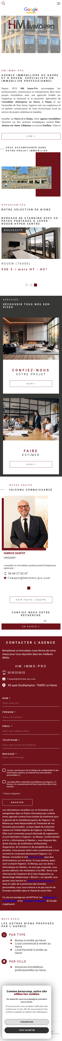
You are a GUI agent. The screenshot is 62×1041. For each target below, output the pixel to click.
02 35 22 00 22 (16, 669)
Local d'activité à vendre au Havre (31, 948)
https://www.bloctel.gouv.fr (41, 877)
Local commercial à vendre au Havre (33, 942)
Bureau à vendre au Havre (30, 937)
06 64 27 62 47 (18, 570)
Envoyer (17, 799)
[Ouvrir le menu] (58, 3)
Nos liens (54, 1031)
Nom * (6, 695)
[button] (26, 282)
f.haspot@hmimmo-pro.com (29, 575)
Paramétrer (26, 1022)
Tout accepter (27, 1030)
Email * (7, 723)
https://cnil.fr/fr (36, 854)
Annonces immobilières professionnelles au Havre (30, 966)
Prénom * (8, 709)
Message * (9, 751)
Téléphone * (11, 737)
